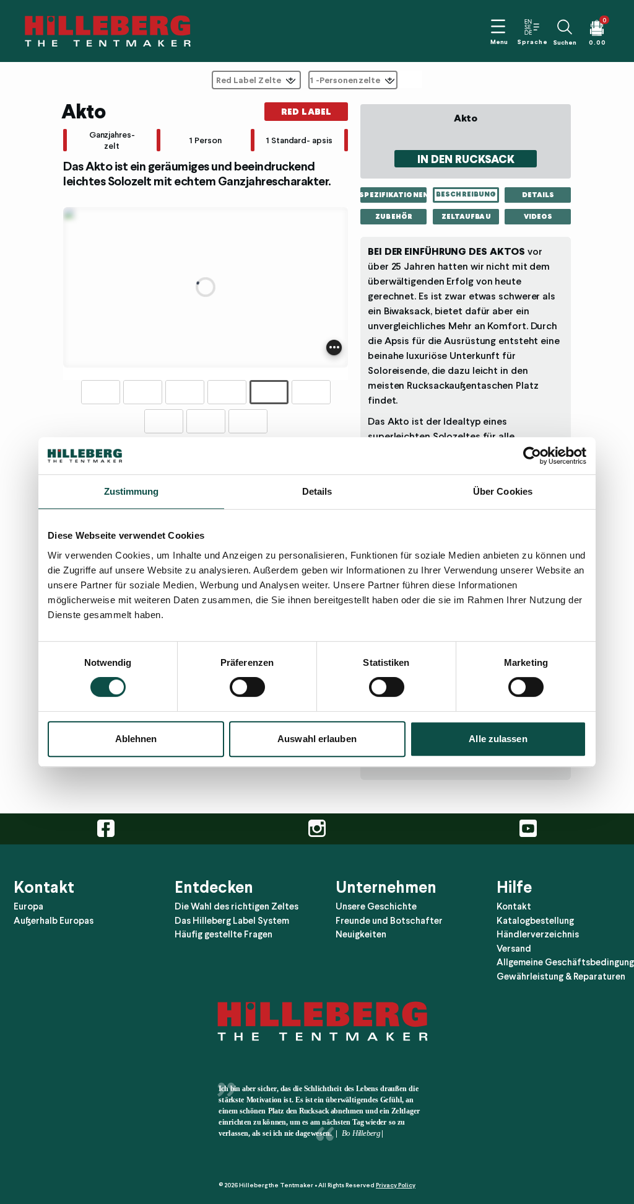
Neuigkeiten (361, 934)
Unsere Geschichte (376, 906)
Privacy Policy (395, 1185)
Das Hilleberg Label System (232, 920)
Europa (28, 906)
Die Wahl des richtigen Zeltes (236, 906)
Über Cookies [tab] (502, 491)
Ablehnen (136, 738)
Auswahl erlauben (317, 738)
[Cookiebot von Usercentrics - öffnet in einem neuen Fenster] (532, 455)
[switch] (247, 687)
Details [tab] (317, 491)
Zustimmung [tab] (131, 491)
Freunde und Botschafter (389, 920)
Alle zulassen (498, 738)
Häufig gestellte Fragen (223, 934)
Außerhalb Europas (53, 920)
